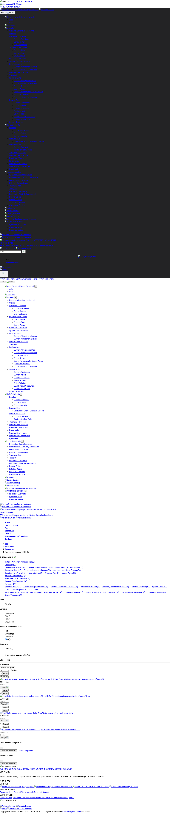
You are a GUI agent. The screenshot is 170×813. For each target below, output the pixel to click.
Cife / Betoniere (20, 45)
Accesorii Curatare (28, 219)
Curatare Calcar (20, 133)
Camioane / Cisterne (17, 36)
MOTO (32, 769)
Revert (5, 673)
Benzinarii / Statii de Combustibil (22, 194)
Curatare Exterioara (21, 39)
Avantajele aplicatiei (45, 246)
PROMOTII (19, 222)
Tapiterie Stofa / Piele (23, 150)
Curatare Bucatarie (21, 130)
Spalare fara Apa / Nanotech (20, 61)
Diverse (16, 216)
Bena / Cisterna (20, 42)
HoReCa (16, 125)
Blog (11, 792)
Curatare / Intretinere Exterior (25, 69)
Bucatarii (12, 128)
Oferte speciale (27, 792)
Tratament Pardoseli (17, 153)
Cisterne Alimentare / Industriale (22, 31)
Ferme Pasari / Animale (18, 180)
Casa (11, 22)
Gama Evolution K (27, 17)
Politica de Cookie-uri (44, 798)
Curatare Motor (20, 105)
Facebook (38, 792)
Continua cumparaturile (8, 751)
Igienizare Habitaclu (22, 94)
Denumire (4, 644)
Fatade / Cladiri (15, 200)
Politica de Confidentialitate (24, 798)
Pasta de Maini (20, 111)
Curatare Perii (19, 53)
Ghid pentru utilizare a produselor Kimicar (18, 246)
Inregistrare (15, 262)
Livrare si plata (11, 525)
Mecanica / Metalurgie (18, 191)
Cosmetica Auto (15, 64)
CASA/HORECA (23, 769)
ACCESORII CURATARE (62, 769)
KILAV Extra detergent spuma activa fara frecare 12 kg (68, 696)
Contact (8, 539)
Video (7, 528)
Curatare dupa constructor (19, 166)
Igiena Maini (14, 161)
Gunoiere (12, 34)
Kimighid (8, 533)
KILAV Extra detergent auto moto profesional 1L (60, 730)
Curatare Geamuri (21, 147)
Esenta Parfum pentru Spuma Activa (28, 92)
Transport (13, 75)
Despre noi (9, 531)
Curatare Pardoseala (22, 103)
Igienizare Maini (15, 227)
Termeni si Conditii (60, 798)
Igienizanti (13, 169)
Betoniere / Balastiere (18, 58)
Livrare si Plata (6, 798)
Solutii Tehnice (20, 114)
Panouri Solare (15, 197)
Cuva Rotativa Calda (22, 119)
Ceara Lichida (19, 50)
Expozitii (17, 792)
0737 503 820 (14, 1)
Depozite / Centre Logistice (20, 175)
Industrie (17, 172)
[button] (87, 256)
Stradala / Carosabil (17, 202)
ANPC (71, 798)
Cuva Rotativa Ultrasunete (24, 117)
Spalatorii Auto (15, 78)
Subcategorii (7, 557)
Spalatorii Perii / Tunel (18, 47)
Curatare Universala (17, 144)
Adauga (3, 687)
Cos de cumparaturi (25, 750)
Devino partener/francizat (16, 536)
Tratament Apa (15, 186)
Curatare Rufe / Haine (18, 164)
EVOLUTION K (5, 769)
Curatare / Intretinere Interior (25, 67)
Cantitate (3, 609)
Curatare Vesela (20, 136)
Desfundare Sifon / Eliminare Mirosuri (29, 141)
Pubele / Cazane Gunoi (18, 183)
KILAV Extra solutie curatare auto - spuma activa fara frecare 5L (78, 679)
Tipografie (13, 189)
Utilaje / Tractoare (16, 122)
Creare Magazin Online (71, 811)
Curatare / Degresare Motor (25, 81)
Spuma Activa (19, 56)
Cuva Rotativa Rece (21, 108)
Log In (7, 262)
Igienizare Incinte (16, 230)
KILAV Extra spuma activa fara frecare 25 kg (55, 713)
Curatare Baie (14, 139)
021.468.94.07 (27, 1)
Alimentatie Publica (17, 205)
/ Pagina (13, 670)
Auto (11, 20)
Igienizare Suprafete (17, 224)
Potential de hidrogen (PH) (11, 626)
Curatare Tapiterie (21, 86)
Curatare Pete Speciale (18, 72)
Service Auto (14, 100)
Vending (16, 213)
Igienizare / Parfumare (18, 158)
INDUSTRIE (48, 769)
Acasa (7, 522)
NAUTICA (39, 769)
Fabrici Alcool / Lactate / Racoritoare (24, 177)
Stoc (2, 600)
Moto (13, 208)
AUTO (14, 769)
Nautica (15, 211)
